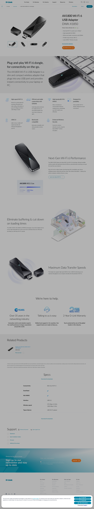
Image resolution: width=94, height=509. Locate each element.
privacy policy (36, 498)
